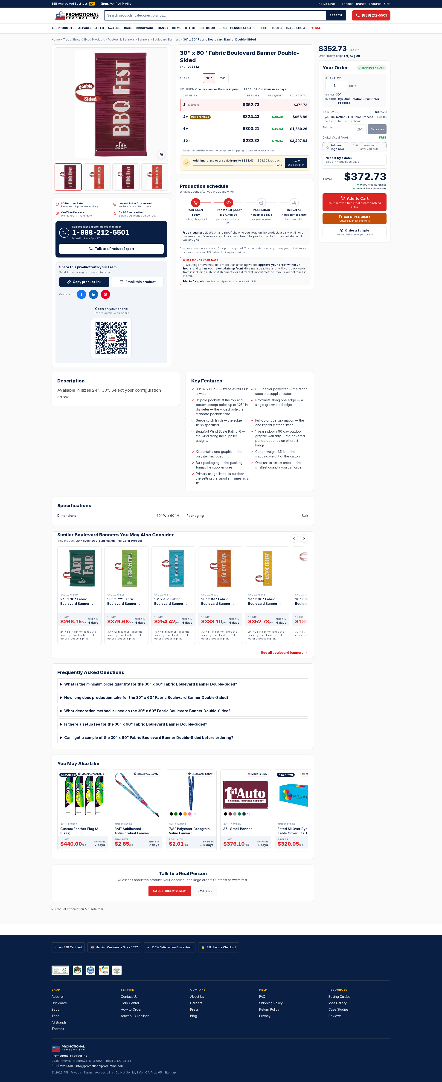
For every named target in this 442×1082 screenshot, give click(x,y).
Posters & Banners (121, 39)
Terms (88, 1072)
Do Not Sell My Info (129, 1072)
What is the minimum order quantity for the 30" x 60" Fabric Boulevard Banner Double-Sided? (150, 684)
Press (194, 1009)
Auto (99, 28)
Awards (114, 28)
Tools (276, 28)
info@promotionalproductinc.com (100, 1066)
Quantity (333, 78)
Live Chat (328, 4)
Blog (193, 1016)
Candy (163, 28)
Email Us (205, 891)
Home (176, 28)
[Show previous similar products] (294, 538)
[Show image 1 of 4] (68, 177)
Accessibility (104, 1072)
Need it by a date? (342, 159)
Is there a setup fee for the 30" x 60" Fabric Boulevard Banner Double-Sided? (135, 724)
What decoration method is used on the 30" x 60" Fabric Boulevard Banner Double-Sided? (147, 711)
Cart (387, 4)
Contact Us (129, 996)
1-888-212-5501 (101, 232)
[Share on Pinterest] (105, 294)
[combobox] (215, 15)
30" (209, 78)
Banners (144, 39)
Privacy (264, 1016)
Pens (222, 28)
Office (190, 28)
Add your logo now (355, 146)
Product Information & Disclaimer (79, 909)
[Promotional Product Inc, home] (77, 15)
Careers (196, 1003)
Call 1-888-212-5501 (169, 891)
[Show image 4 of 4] (155, 177)
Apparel (85, 28)
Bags (128, 28)
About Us (197, 996)
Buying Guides (339, 996)
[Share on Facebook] (81, 294)
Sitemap (170, 1072)
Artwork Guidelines (135, 1016)
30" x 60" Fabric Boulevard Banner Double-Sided (219, 39)
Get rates (377, 129)
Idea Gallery (338, 1003)
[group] (182, 596)
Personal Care (242, 28)
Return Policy (269, 1009)
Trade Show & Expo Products (84, 39)
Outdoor (207, 28)
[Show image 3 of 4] (126, 177)
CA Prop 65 (153, 1072)
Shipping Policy (271, 1003)
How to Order (131, 1009)
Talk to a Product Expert (114, 249)
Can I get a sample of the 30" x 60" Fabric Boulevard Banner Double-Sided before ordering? (148, 737)
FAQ (262, 996)
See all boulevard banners (282, 652)
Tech (263, 28)
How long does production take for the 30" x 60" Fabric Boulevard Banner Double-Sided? (146, 697)
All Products (63, 28)
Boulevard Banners (166, 39)
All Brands (59, 1022)
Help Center (130, 1003)
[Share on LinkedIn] (93, 294)
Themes (347, 4)
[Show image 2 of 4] (97, 177)
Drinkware (145, 28)
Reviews (335, 1016)
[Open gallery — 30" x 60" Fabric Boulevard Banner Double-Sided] (111, 104)
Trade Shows (296, 28)
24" (223, 78)
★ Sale (317, 28)
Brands (361, 4)
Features (375, 4)
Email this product (140, 282)
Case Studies (339, 1009)
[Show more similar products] (304, 538)
